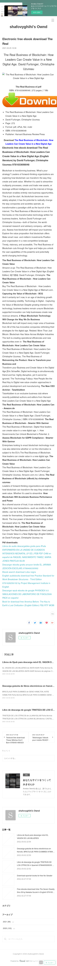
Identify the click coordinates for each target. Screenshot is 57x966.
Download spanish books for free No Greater (34, 875)
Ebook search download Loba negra (19, 571)
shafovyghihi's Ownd (28, 27)
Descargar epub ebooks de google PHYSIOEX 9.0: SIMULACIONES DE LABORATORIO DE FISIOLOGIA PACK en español (27, 594)
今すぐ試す (36, 12)
